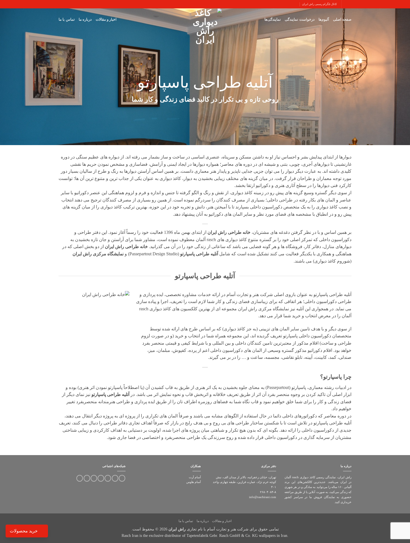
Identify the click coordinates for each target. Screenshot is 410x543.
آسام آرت (195, 477)
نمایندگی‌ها (272, 19)
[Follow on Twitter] (115, 478)
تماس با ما (67, 19)
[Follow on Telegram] (79, 478)
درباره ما (85, 19)
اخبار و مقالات (106, 19)
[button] (349, 4)
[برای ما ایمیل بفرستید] (108, 478)
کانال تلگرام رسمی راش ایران (319, 4)
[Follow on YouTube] (87, 478)
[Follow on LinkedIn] (94, 478)
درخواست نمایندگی (299, 19)
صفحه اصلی (342, 19)
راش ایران (177, 529)
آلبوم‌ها (324, 19)
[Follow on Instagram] (122, 478)
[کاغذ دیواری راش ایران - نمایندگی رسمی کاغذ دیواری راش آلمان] (205, 26)
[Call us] (101, 478)
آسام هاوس (193, 482)
